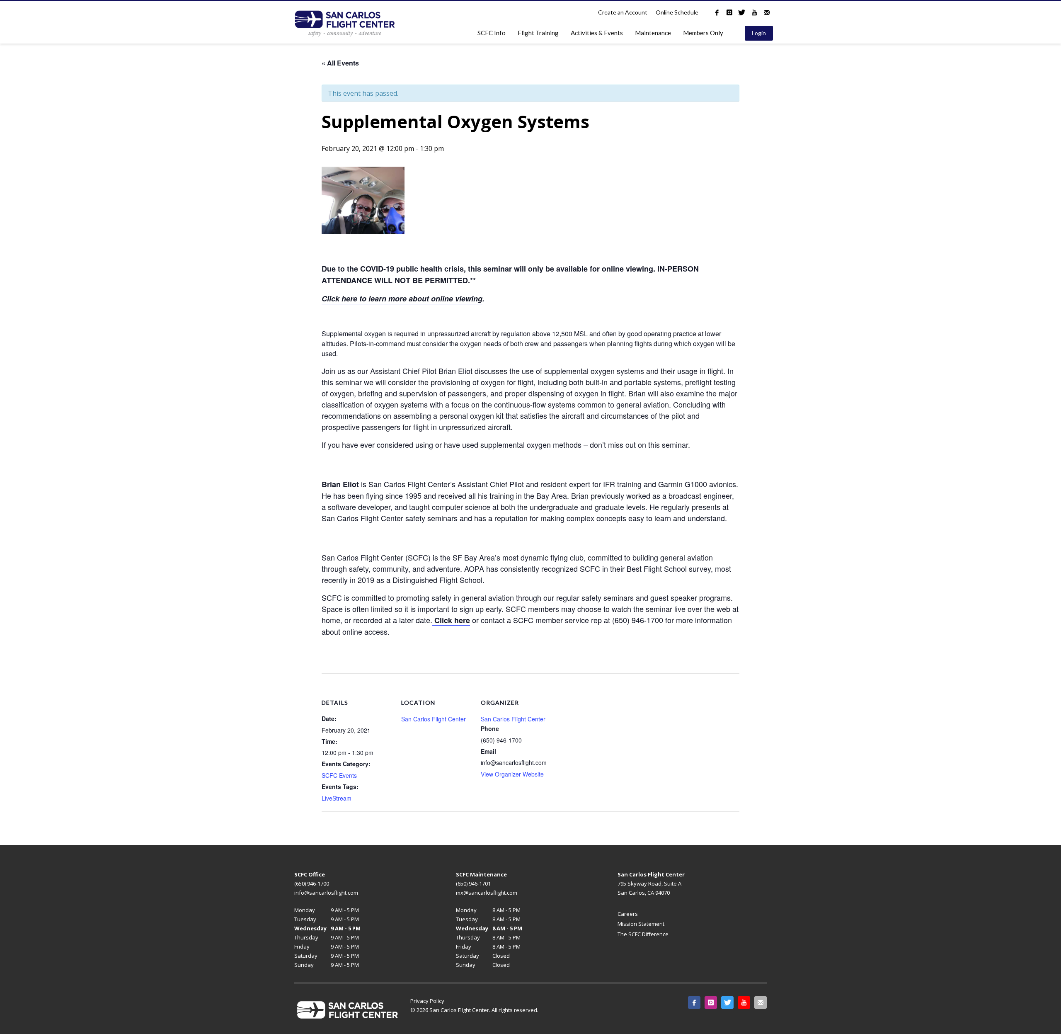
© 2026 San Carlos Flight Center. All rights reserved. (474, 1010)
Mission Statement (641, 923)
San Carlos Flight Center (433, 719)
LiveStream (336, 798)
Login (759, 32)
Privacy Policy (427, 1001)
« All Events (340, 63)
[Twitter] (742, 12)
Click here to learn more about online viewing (402, 298)
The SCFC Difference (643, 934)
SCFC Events (339, 775)
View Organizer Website (512, 774)
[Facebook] (717, 12)
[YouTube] (754, 12)
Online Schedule (677, 12)
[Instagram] (729, 12)
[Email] (767, 12)
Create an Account (622, 12)
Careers (628, 913)
